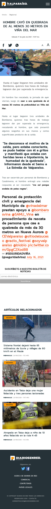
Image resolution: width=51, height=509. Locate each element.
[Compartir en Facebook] (3, 46)
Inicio (4, 15)
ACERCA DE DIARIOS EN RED (25, 476)
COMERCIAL (25, 479)
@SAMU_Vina (22, 214)
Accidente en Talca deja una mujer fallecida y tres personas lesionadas (24, 392)
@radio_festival (18, 240)
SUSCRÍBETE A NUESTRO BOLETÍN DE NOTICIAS (25, 270)
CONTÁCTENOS (25, 483)
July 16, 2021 (35, 257)
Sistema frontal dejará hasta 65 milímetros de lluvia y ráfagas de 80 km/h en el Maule (24, 348)
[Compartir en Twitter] (10, 46)
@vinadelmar (36, 205)
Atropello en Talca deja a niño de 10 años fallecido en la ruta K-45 (24, 434)
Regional (13, 15)
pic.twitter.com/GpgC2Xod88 (25, 247)
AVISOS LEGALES (25, 487)
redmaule (8, 355)
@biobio (20, 245)
